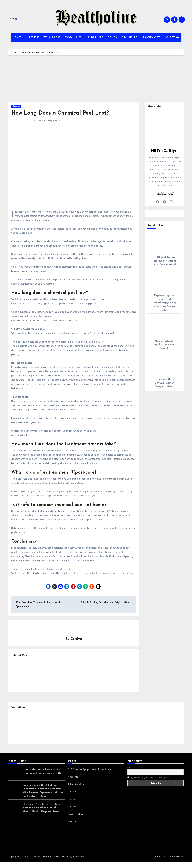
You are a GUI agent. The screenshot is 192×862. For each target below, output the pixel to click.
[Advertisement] (96, 79)
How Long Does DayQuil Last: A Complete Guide (164, 383)
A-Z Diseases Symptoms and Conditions (89, 769)
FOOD (68, 37)
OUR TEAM (172, 37)
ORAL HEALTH (130, 37)
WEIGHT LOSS (51, 37)
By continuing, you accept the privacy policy (150, 777)
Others (62, 728)
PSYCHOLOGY (152, 37)
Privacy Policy (75, 814)
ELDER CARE (95, 37)
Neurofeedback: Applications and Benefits (164, 345)
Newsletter (74, 799)
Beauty (16, 106)
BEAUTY (112, 37)
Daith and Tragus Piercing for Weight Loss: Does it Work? (164, 261)
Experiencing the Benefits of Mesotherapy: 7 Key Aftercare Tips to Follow (164, 302)
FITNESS (34, 37)
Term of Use (74, 821)
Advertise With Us (77, 784)
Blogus (65, 856)
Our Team (73, 806)
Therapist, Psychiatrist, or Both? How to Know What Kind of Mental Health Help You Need (41, 808)
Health (19, 728)
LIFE (79, 37)
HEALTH (18, 37)
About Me (73, 776)
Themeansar (79, 856)
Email (129, 767)
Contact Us (74, 791)
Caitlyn (41, 120)
